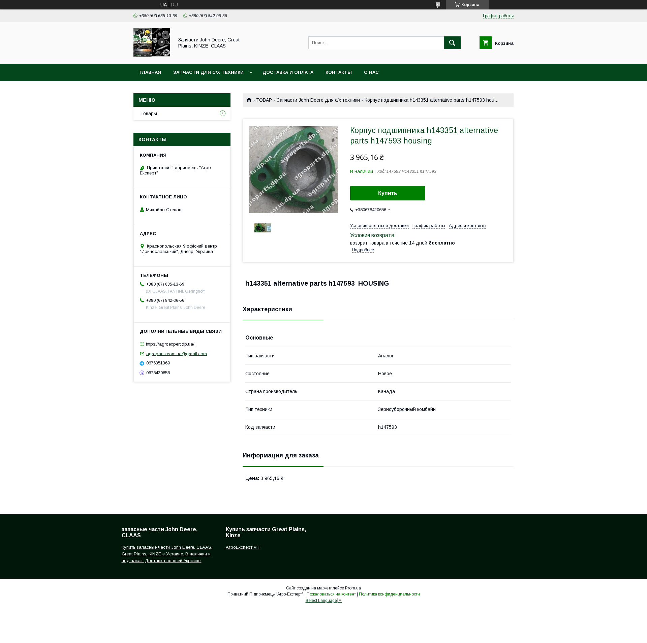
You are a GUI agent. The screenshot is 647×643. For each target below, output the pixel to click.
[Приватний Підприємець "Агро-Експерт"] (151, 55)
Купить (387, 193)
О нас (371, 72)
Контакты (339, 72)
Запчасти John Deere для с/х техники (318, 100)
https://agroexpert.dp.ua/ (170, 344)
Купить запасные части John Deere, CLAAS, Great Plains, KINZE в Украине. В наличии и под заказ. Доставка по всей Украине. (167, 554)
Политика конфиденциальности (389, 594)
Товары (148, 113)
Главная (150, 72)
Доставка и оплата (288, 72)
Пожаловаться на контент (331, 594)
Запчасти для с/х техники (208, 72)
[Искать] (452, 42)
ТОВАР (264, 100)
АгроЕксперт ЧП (242, 547)
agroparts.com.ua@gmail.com (176, 353)
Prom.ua (353, 588)
